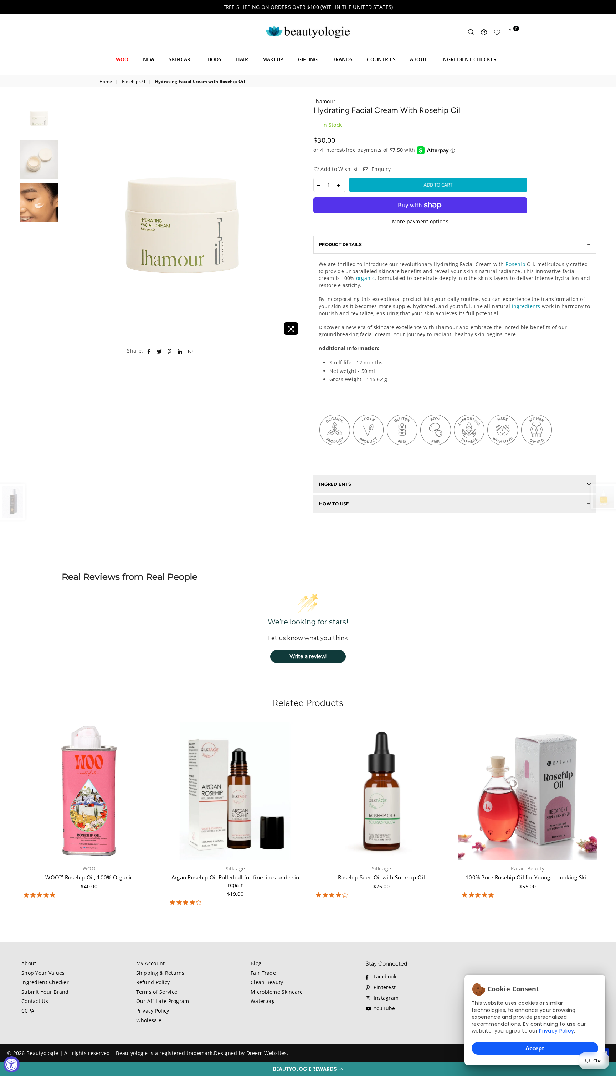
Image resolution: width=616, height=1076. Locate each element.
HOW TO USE (334, 503)
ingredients (526, 306)
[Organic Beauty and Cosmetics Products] (335, 452)
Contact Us (34, 1001)
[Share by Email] (191, 350)
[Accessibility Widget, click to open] (12, 1064)
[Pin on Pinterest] (170, 350)
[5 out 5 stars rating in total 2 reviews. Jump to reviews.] (479, 895)
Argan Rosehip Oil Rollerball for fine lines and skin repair (235, 881)
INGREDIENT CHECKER (469, 59)
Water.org (263, 1001)
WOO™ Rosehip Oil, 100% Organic (89, 877)
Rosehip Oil (133, 81)
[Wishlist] (497, 32)
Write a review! (308, 656)
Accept (534, 1048)
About (28, 963)
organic (365, 278)
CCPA (27, 1010)
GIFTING (308, 59)
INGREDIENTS (335, 484)
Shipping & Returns (160, 973)
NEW (149, 59)
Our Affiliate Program (162, 1001)
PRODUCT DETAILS (340, 244)
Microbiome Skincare (277, 991)
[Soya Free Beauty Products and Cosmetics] (436, 452)
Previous (68, 218)
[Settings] (484, 32)
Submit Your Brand (45, 991)
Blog (256, 963)
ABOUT (418, 59)
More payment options (420, 221)
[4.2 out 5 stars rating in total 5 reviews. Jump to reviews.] (187, 903)
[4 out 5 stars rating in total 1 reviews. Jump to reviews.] (333, 895)
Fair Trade (263, 973)
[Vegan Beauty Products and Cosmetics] (368, 452)
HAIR (242, 59)
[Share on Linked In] (180, 350)
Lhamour (324, 101)
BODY (215, 59)
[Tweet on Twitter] (159, 350)
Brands (342, 59)
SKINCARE (181, 59)
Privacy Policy (556, 1030)
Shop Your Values (43, 973)
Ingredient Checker (45, 982)
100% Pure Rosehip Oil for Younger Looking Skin (528, 877)
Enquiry (380, 169)
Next (296, 218)
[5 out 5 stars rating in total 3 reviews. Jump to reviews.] (41, 895)
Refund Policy (153, 982)
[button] (308, 1069)
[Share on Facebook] (149, 350)
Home (105, 81)
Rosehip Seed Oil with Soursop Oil (381, 877)
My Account (150, 963)
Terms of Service (156, 991)
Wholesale (149, 1020)
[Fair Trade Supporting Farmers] (469, 452)
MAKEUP (273, 59)
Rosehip (515, 264)
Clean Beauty (267, 982)
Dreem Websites (266, 1053)
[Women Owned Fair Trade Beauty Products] (536, 452)
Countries (381, 59)
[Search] (471, 32)
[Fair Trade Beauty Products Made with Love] (503, 452)
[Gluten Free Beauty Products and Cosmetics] (402, 452)
